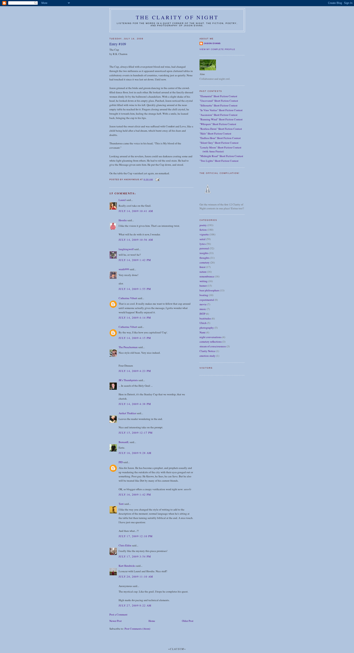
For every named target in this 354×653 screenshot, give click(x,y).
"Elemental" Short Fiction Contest (218, 96)
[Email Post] (157, 179)
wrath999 (124, 269)
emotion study (208, 356)
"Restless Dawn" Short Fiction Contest (221, 129)
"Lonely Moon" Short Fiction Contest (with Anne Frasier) (220, 149)
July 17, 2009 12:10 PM (136, 536)
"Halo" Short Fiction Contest (215, 133)
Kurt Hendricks (127, 566)
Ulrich (203, 323)
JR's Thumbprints (128, 380)
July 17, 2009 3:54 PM (135, 556)
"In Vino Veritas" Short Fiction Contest (221, 110)
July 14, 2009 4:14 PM (135, 317)
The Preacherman (128, 347)
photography (207, 327)
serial (202, 239)
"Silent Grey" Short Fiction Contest (219, 143)
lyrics (203, 244)
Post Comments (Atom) (137, 628)
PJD (121, 462)
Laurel (122, 200)
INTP (202, 314)
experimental (207, 300)
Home (152, 621)
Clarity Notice (207, 351)
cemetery (205, 262)
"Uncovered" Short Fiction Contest (219, 101)
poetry (203, 225)
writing (204, 281)
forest (202, 267)
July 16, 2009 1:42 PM (135, 494)
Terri (121, 504)
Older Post (187, 621)
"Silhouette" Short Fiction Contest (218, 105)
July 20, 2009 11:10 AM (136, 576)
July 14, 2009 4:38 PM (135, 404)
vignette (204, 234)
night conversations (210, 337)
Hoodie (123, 220)
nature (203, 272)
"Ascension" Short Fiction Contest (218, 115)
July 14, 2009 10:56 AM (136, 240)
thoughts (204, 258)
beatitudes (205, 318)
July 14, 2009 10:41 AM (136, 211)
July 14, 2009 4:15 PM (135, 338)
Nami (202, 332)
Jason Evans (212, 43)
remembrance (207, 276)
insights (204, 253)
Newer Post (115, 621)
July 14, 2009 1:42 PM (135, 260)
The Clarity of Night (177, 17)
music (203, 309)
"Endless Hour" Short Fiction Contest (220, 138)
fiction (203, 229)
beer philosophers (209, 290)
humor (203, 285)
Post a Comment (118, 614)
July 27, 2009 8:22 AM (135, 605)
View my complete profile (217, 49)
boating (204, 295)
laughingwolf (126, 249)
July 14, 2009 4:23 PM (135, 371)
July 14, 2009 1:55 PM (135, 289)
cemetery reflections (211, 341)
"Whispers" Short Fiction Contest (218, 124)
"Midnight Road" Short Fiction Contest (221, 156)
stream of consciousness (213, 346)
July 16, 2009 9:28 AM (135, 453)
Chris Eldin (125, 545)
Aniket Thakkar (127, 413)
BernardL (124, 442)
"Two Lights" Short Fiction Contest (219, 161)
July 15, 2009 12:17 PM (136, 432)
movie (203, 304)
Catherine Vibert (128, 298)
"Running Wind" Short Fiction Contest (221, 119)
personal (204, 248)
